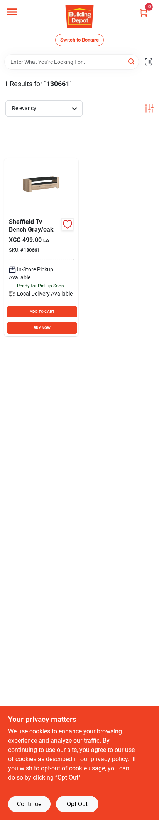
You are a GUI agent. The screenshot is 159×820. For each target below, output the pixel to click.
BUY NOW (42, 328)
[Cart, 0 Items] (143, 12)
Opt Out (77, 804)
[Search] (131, 61)
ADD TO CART (42, 311)
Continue (29, 804)
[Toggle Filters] (149, 108)
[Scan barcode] (148, 61)
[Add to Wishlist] (67, 224)
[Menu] (12, 12)
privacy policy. (110, 759)
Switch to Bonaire (79, 40)
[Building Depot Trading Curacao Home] (79, 16)
